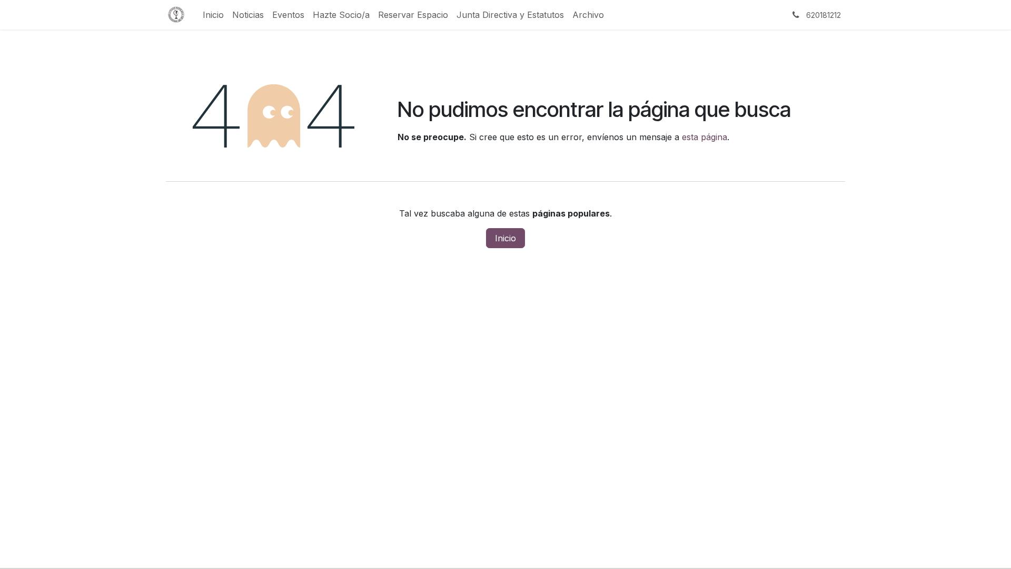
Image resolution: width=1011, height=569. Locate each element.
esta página (704, 137)
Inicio (505, 238)
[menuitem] (213, 14)
